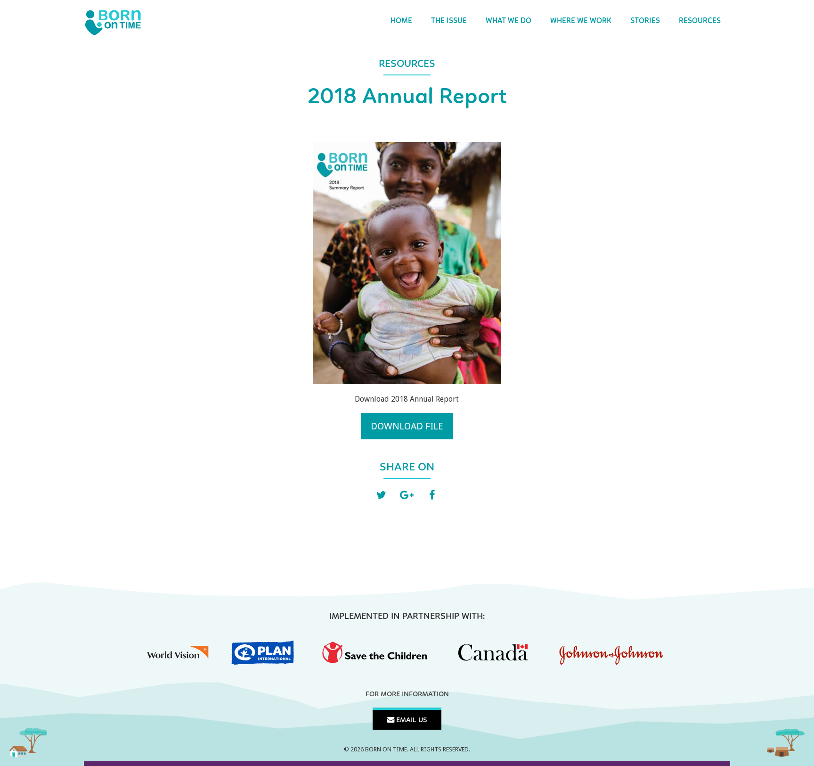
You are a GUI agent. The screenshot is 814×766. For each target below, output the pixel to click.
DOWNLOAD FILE (407, 426)
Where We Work (580, 21)
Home (401, 21)
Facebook (432, 495)
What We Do (508, 21)
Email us (410, 720)
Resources (700, 21)
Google (407, 495)
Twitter (381, 495)
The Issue (449, 21)
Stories (645, 21)
